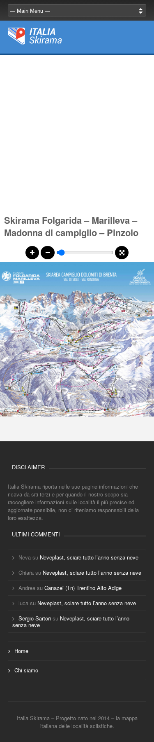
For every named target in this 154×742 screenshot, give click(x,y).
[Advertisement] (77, 132)
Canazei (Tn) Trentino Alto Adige (83, 588)
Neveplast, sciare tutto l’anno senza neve (89, 557)
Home (21, 651)
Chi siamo (26, 670)
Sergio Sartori (34, 618)
